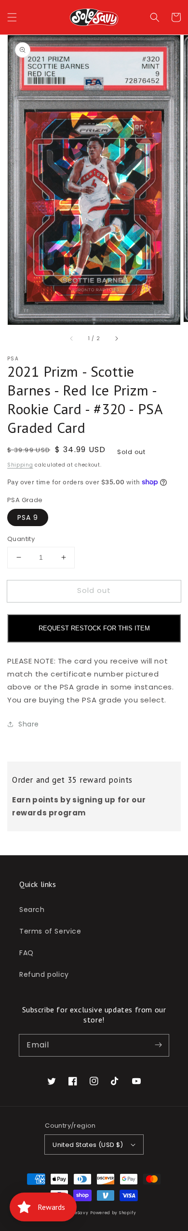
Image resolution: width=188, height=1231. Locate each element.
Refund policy (44, 974)
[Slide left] (71, 338)
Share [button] (28, 724)
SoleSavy (78, 1213)
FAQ (26, 953)
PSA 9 (27, 517)
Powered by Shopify (113, 1213)
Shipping (20, 464)
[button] (12, 17)
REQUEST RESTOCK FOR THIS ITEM (94, 628)
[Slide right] (116, 338)
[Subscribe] (158, 1045)
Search (32, 909)
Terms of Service (50, 931)
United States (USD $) (88, 1144)
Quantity (21, 538)
